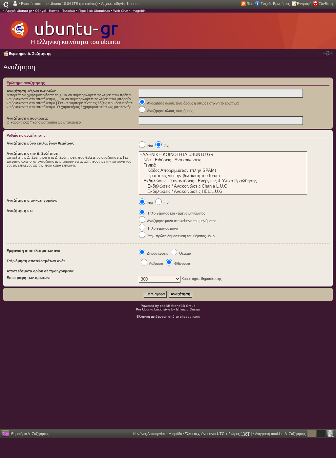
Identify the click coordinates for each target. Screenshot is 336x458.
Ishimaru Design (188, 309)
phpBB (165, 306)
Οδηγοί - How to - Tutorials (55, 10)
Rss (250, 4)
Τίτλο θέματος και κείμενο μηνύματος (175, 213)
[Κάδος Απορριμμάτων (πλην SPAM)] (222, 170)
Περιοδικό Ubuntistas (94, 10)
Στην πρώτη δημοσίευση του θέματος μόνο (180, 236)
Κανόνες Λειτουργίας (149, 434)
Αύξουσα (155, 263)
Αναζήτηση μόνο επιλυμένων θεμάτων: (40, 143)
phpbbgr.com (190, 316)
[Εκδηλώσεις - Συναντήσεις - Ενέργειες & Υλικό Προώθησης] (222, 181)
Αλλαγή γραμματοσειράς (328, 53)
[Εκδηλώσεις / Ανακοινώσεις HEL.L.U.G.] (222, 191)
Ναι (149, 146)
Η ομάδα (175, 434)
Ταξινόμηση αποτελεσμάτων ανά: (36, 261)
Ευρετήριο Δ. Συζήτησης (30, 54)
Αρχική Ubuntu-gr (19, 10)
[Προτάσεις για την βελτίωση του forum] (222, 175)
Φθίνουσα (181, 263)
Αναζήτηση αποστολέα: (27, 118)
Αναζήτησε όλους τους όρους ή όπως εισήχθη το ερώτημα (192, 103)
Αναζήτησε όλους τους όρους (169, 111)
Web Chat (120, 10)
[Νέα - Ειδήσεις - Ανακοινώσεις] (222, 160)
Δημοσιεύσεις (157, 253)
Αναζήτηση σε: (20, 211)
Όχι (166, 146)
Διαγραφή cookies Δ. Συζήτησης (280, 434)
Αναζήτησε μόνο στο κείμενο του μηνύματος (181, 221)
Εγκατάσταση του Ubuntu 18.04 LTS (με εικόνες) (59, 4)
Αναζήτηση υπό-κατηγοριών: (32, 200)
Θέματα (184, 253)
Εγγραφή (304, 4)
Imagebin (139, 10)
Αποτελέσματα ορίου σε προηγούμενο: (40, 271)
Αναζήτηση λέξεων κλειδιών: (31, 91)
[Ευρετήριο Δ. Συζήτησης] (65, 29)
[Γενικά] (222, 165)
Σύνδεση (326, 4)
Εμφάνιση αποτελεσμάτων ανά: (34, 251)
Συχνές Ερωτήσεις (275, 4)
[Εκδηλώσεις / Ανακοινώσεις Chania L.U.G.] (222, 186)
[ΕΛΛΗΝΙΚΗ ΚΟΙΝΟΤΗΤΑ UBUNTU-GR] (222, 154)
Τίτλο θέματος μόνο (162, 228)
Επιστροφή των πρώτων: (29, 278)
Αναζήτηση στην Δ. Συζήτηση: (33, 153)
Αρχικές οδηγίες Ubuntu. (120, 4)
